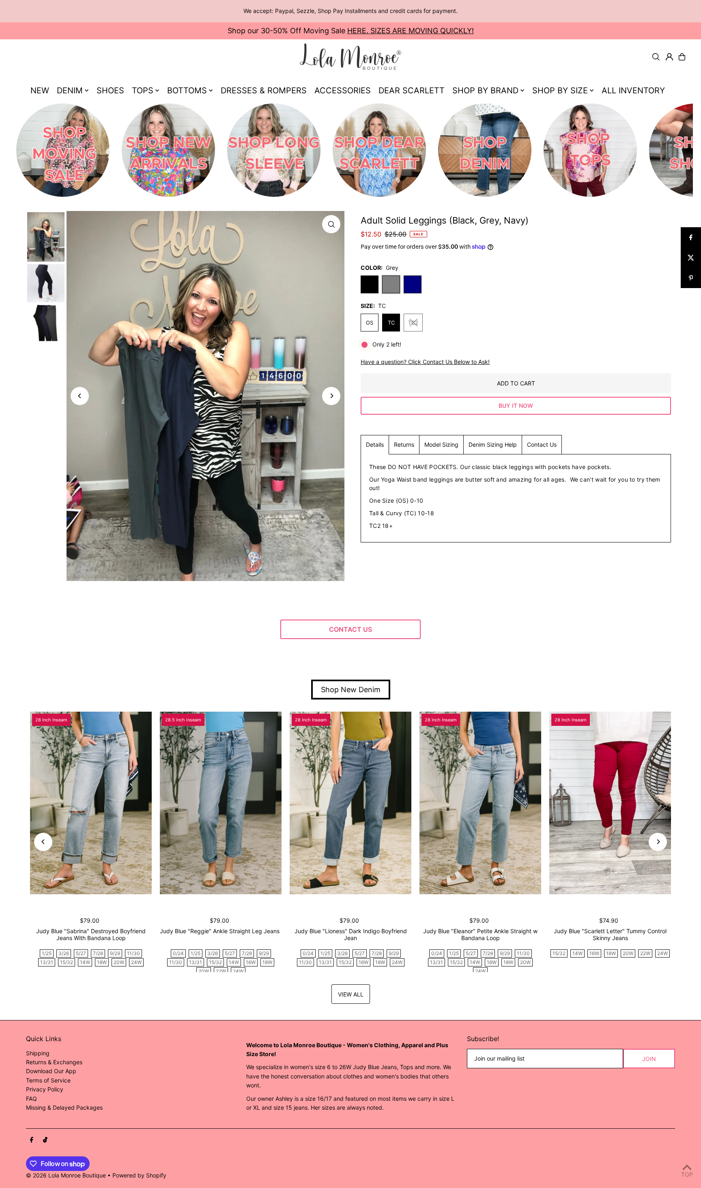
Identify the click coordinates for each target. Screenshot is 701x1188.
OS (369, 322)
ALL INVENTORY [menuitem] (633, 90)
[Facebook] (31, 1140)
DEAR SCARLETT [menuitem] (411, 90)
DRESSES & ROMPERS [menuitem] (264, 90)
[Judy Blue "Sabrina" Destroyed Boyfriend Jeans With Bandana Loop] (91, 803)
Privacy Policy (44, 1089)
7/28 (98, 953)
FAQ (31, 1098)
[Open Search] (656, 56)
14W (85, 962)
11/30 (133, 953)
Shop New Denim (351, 689)
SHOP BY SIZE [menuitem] (560, 90)
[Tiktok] (45, 1140)
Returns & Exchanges (54, 1062)
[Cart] (682, 56)
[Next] (331, 396)
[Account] (669, 56)
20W (119, 962)
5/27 (81, 953)
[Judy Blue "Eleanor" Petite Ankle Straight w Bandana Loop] (480, 803)
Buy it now (516, 405)
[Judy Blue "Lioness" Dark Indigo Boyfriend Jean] (350, 803)
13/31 (46, 962)
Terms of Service (48, 1080)
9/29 (115, 953)
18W (102, 962)
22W (221, 971)
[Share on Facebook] (691, 237)
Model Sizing (441, 444)
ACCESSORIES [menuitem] (342, 90)
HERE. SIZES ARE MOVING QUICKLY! (410, 30)
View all (350, 994)
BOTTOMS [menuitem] (187, 90)
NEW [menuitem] (39, 90)
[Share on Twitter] (691, 258)
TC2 (413, 322)
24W (136, 962)
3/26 (63, 953)
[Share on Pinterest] (691, 278)
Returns (404, 444)
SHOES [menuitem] (110, 90)
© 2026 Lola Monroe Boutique (66, 1175)
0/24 (178, 953)
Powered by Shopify (139, 1175)
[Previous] (80, 396)
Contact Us (542, 444)
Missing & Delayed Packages (64, 1107)
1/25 (47, 953)
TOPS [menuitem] (142, 90)
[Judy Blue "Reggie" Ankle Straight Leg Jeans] (221, 803)
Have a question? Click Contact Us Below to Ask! (425, 362)
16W (251, 962)
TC (391, 322)
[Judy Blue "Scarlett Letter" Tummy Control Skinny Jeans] (610, 803)
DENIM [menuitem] (70, 90)
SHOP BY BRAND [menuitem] (485, 90)
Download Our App (51, 1070)
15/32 (66, 962)
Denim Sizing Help (493, 444)
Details (375, 444)
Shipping (37, 1053)
